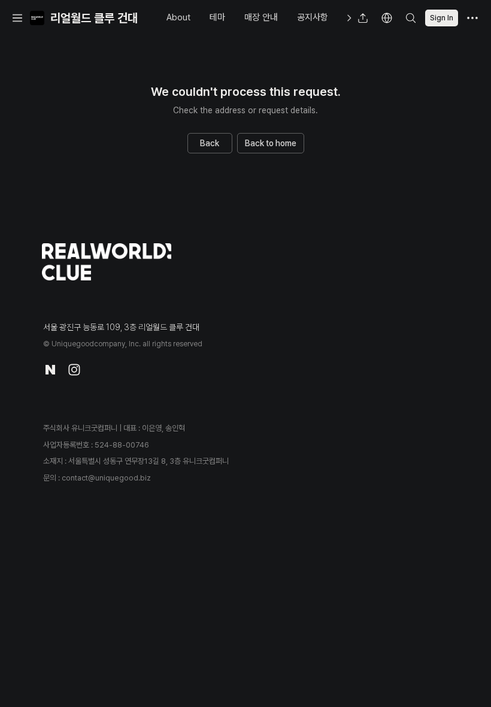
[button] (17, 18)
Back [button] (209, 143)
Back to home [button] (270, 143)
